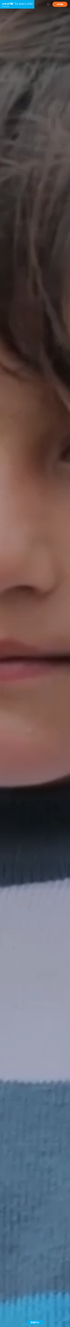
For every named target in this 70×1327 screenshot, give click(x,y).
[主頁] (17, 4)
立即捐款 (60, 4)
